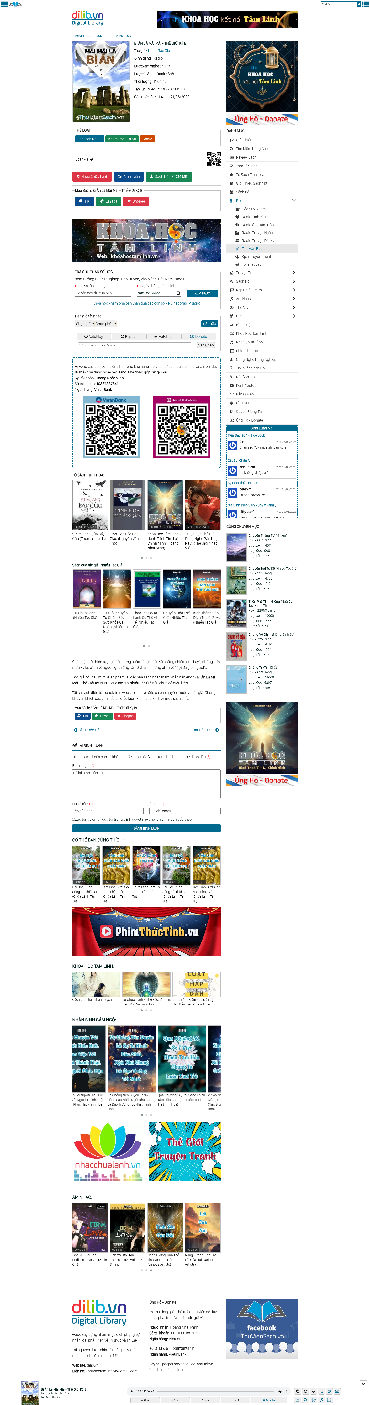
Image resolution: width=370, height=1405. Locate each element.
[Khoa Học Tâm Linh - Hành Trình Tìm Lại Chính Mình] (262, 772)
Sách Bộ (242, 192)
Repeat (130, 336)
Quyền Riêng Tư (249, 411)
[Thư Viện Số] (15, 6)
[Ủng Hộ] (262, 123)
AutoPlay (96, 336)
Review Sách (246, 157)
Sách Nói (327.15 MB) (171, 176)
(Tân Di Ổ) (263, 667)
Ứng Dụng (244, 403)
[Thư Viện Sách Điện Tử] (262, 1357)
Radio (99, 35)
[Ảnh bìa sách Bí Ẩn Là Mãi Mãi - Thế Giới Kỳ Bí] (101, 120)
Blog (240, 316)
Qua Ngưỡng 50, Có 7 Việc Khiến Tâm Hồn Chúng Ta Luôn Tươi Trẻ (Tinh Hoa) (96, 1099)
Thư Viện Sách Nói (251, 368)
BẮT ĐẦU (209, 324)
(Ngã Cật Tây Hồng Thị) (271, 603)
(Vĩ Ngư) (268, 535)
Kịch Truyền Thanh (257, 256)
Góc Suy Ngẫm (254, 209)
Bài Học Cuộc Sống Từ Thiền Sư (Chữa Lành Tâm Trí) (115, 891)
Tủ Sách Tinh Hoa (250, 175)
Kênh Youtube (247, 385)
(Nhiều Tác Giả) (273, 568)
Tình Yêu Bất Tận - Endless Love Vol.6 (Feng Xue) (199, 1257)
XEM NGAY (202, 293)
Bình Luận (132, 176)
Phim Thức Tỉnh (249, 351)
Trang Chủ (78, 35)
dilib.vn (93, 1365)
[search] (359, 4)
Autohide (166, 336)
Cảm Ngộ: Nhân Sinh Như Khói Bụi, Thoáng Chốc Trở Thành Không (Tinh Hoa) (194, 1099)
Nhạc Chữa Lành (94, 176)
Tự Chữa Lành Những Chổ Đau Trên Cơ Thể (195, 1002)
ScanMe (81, 159)
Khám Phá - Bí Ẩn (122, 139)
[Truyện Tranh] (185, 1181)
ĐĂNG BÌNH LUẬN (147, 828)
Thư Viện (243, 307)
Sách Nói (243, 281)
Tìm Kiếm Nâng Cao (252, 148)
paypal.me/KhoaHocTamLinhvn (187, 1364)
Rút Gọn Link (246, 377)
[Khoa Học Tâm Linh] (262, 110)
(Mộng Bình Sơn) (273, 634)
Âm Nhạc (243, 299)
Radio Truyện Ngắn (257, 233)
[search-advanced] (305, 1400)
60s (146, 1400)
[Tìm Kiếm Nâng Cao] (306, 1399)
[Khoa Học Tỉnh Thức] (146, 262)
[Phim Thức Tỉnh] (146, 956)
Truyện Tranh (247, 273)
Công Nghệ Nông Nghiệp (256, 359)
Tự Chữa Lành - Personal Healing (140, 1002)
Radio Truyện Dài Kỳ (258, 240)
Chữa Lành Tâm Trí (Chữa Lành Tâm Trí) (86, 889)
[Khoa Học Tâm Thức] (227, 26)
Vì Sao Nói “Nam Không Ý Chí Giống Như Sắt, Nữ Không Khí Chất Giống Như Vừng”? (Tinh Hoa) (144, 1102)
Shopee (139, 201)
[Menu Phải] (365, 6)
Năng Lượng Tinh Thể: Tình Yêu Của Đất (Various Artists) (88, 1257)
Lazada (111, 201)
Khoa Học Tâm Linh (251, 333)
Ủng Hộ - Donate (249, 420)
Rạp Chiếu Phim (249, 290)
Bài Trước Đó (88, 730)
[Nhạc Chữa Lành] (110, 1181)
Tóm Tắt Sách (247, 166)
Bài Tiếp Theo (203, 730)
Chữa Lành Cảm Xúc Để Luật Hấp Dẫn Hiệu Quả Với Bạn (93, 1002)
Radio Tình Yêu (254, 217)
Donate (201, 336)
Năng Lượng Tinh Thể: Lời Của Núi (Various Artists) (126, 1257)
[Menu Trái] (4, 6)
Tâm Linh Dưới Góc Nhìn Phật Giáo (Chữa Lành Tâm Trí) (146, 891)
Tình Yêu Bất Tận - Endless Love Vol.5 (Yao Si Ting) (164, 1257)
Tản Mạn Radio (122, 35)
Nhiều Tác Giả (159, 50)
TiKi (87, 201)
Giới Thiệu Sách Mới (252, 183)
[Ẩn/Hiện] (363, 1383)
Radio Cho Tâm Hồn (258, 225)
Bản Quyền (245, 394)
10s (176, 1400)
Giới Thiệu (244, 140)
